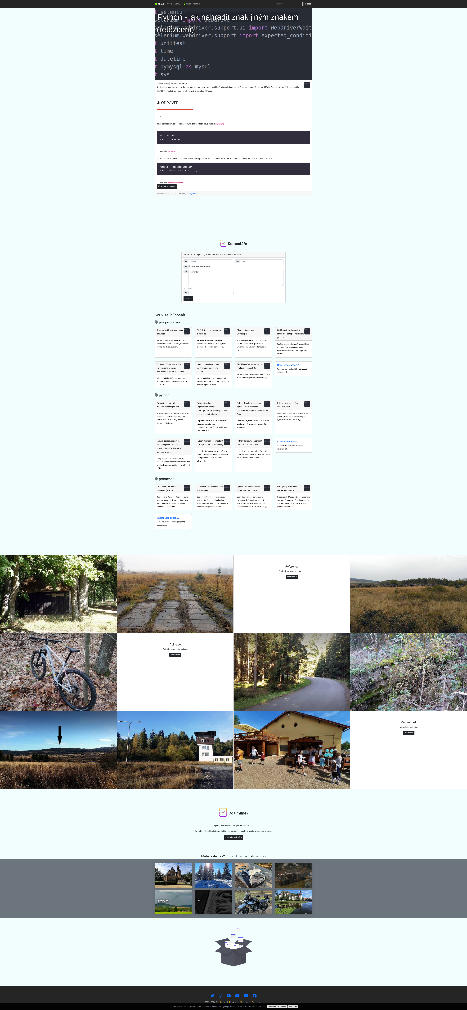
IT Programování (193, 194)
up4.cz (233, 1002)
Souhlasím (272, 1007)
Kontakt (196, 4)
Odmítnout (282, 1007)
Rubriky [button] (177, 4)
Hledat (308, 4)
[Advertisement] (233, 217)
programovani (163, 83)
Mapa (188, 4)
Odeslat (188, 298)
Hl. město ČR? (188, 288)
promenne (183, 83)
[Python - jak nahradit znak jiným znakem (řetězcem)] (233, 43)
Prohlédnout (292, 577)
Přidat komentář (168, 186)
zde (264, 1007)
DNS (224, 1002)
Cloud (161, 3)
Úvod (169, 4)
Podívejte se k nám (233, 837)
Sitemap (257, 1002)
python (174, 83)
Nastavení (293, 1007)
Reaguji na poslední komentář (201, 266)
